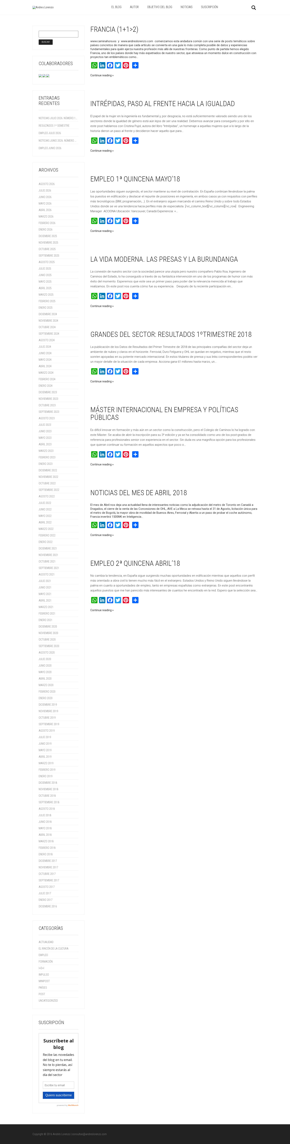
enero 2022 (45, 542)
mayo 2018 (45, 828)
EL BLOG (116, 7)
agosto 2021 (47, 574)
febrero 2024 (47, 379)
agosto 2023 (47, 418)
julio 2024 (45, 346)
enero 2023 (45, 463)
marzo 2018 (46, 841)
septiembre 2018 (49, 802)
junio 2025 (45, 275)
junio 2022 (45, 509)
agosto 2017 (47, 886)
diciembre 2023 (48, 392)
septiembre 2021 (49, 568)
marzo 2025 (46, 294)
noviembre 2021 (48, 555)
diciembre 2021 (48, 548)
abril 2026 (45, 210)
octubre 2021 (47, 561)
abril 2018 (45, 834)
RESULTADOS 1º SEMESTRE (54, 125)
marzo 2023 (46, 450)
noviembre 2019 (48, 711)
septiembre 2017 (49, 880)
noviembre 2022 (48, 476)
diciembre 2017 (48, 860)
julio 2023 (45, 424)
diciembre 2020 (48, 626)
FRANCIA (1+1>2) (114, 29)
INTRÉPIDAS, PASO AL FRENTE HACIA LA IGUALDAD (162, 104)
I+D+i (41, 968)
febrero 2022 (47, 535)
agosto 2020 (47, 652)
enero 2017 (45, 899)
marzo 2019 (46, 763)
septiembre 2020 (49, 646)
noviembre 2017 (48, 867)
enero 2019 (45, 776)
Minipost (44, 981)
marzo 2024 (46, 372)
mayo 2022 (45, 515)
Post (42, 994)
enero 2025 (45, 307)
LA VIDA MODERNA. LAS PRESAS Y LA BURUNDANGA (164, 259)
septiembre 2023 (49, 411)
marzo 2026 (46, 216)
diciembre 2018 (48, 782)
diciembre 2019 (48, 704)
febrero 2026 (47, 223)
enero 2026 (45, 229)
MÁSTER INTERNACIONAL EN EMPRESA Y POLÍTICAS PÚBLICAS (164, 414)
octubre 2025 (47, 249)
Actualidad (46, 942)
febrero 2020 (47, 691)
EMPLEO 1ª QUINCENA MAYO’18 (135, 179)
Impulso (44, 974)
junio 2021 (45, 587)
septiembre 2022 (49, 489)
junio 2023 (45, 431)
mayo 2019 (45, 750)
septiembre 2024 (49, 333)
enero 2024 (45, 385)
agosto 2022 (47, 496)
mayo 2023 (45, 437)
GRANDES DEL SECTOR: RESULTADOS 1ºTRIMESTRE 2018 (171, 334)
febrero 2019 (47, 769)
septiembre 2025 (49, 255)
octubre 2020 (47, 639)
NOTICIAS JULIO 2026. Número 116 (58, 118)
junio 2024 (45, 353)
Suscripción (209, 7)
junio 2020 (45, 665)
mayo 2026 (45, 203)
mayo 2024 (45, 359)
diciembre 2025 (48, 236)
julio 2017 (45, 893)
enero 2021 (45, 620)
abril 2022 (45, 522)
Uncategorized (48, 1000)
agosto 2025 (47, 262)
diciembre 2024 (48, 314)
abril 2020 (45, 678)
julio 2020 (45, 659)
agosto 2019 (47, 730)
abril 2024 (45, 366)
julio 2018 (45, 815)
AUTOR (134, 7)
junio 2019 (45, 743)
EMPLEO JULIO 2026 (50, 133)
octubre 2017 (47, 873)
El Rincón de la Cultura (53, 948)
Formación (46, 961)
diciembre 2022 (48, 470)
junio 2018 (45, 821)
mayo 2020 (45, 672)
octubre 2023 (47, 405)
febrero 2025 (47, 301)
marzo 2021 (46, 607)
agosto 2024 (47, 340)
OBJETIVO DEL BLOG (159, 7)
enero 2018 (45, 854)
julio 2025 (45, 268)
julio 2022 (45, 502)
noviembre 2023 (48, 398)
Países (43, 987)
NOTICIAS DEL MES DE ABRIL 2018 (138, 493)
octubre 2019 (47, 717)
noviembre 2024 (48, 320)
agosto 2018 (47, 808)
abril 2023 (45, 444)
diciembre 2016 (48, 906)
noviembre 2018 (48, 789)
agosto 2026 (47, 184)
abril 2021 (45, 600)
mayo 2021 (45, 594)
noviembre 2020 (48, 633)
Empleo (43, 955)
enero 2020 (45, 698)
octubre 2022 (47, 483)
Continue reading (101, 75)
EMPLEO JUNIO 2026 (50, 148)
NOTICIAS (187, 7)
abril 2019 (45, 756)
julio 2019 (45, 737)
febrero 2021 (47, 613)
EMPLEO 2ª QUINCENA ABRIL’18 (135, 563)
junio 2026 (45, 197)
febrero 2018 (47, 847)
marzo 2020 (46, 685)
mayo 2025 (45, 281)
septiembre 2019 (49, 724)
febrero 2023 (47, 457)
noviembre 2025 (48, 242)
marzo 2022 (46, 528)
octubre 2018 (47, 795)
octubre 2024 (47, 327)
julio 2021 (45, 581)
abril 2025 (45, 288)
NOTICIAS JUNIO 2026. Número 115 (58, 140)
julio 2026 (45, 190)
